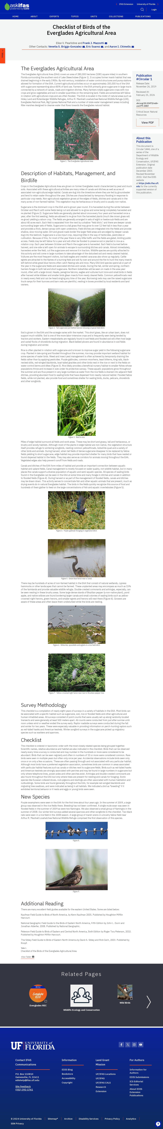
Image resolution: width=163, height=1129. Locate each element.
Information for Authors (138, 1071)
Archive (68, 1118)
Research (101, 1086)
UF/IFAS (100, 1078)
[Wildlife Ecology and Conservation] (81, 996)
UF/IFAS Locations (106, 1074)
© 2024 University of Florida (26, 1118)
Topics (75, 16)
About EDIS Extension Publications (136, 1092)
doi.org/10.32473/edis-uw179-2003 (147, 104)
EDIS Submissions (139, 1077)
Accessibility (68, 1078)
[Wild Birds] (125, 992)
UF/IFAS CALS (103, 1082)
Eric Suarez (93, 46)
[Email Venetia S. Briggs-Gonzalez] (83, 46)
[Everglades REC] (38, 993)
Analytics (131, 1118)
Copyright (67, 1082)
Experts (54, 16)
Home (15, 16)
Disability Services (88, 1118)
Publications (143, 16)
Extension (101, 1091)
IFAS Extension (126, 4)
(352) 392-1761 (24, 1089)
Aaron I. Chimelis (120, 46)
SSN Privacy (17, 1123)
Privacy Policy (112, 1118)
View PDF (147, 122)
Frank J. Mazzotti (93, 43)
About (34, 16)
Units (94, 16)
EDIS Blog (67, 1069)
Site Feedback (23, 1086)
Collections (116, 16)
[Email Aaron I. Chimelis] (133, 46)
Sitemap (52, 1118)
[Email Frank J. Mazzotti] (106, 43)
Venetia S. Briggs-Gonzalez (65, 46)
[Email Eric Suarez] (102, 46)
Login (154, 9)
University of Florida (146, 4)
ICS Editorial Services (136, 1083)
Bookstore (67, 1073)
